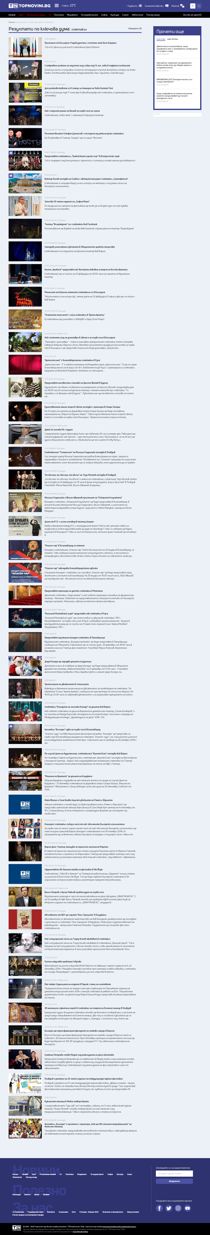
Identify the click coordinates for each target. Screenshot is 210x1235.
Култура (115, 15)
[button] (134, 6)
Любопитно (137, 15)
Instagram (178, 1208)
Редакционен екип (35, 1212)
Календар (16, 1194)
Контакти (51, 1212)
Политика (59, 15)
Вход (192, 6)
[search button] (199, 6)
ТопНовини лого (29, 6)
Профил (46, 1194)
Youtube (187, 1208)
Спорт (125, 15)
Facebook (159, 1208)
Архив (36, 1194)
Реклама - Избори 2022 (89, 1212)
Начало (15, 1174)
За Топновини (18, 1212)
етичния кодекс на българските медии (119, 1226)
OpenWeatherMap (80, 1231)
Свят (21, 15)
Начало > (12, 22)
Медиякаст (72, 15)
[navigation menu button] (57, 5)
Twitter (168, 1208)
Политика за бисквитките (112, 1212)
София (104, 15)
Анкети (27, 1194)
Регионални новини (36, 15)
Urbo (74, 1212)
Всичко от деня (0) (192, 15)
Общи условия (133, 1212)
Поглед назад (152, 15)
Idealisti (12, 15)
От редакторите (89, 15)
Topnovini (16, 1228)
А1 (50, 15)
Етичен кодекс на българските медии (28, 1215)
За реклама (63, 1212)
